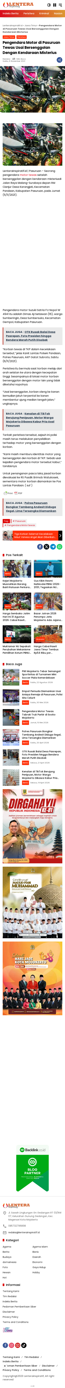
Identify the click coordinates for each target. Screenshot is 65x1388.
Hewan (6, 1272)
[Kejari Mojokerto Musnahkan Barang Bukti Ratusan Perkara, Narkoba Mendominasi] (17, 569)
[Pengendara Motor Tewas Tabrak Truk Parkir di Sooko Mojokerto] (11, 717)
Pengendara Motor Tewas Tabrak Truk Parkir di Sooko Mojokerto (39, 714)
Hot (5, 1277)
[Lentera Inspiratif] (18, 4)
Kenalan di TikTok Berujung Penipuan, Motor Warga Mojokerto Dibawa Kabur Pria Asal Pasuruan (39, 776)
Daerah (36, 1257)
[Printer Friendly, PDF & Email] (13, 493)
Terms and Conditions (15, 1322)
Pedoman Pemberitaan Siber (19, 1306)
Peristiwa (21, 37)
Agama (7, 1246)
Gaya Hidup (39, 1267)
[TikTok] (23, 1345)
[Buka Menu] (55, 5)
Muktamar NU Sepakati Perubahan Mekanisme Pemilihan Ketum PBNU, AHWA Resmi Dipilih (16, 650)
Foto (5, 1267)
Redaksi (6, 59)
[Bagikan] (59, 60)
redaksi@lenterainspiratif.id (24, 1232)
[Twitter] (46, 547)
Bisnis (39, 606)
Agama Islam (40, 1246)
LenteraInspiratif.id (12, 25)
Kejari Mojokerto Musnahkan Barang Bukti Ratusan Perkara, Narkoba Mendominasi (16, 584)
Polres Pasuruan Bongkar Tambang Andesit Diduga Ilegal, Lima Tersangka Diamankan (41, 734)
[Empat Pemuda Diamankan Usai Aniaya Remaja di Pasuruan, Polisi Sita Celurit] (11, 697)
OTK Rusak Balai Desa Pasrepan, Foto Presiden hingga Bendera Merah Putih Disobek (41, 755)
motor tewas (28, 175)
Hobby (36, 1272)
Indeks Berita (10, 1301)
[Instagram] (11, 1345)
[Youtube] (17, 1345)
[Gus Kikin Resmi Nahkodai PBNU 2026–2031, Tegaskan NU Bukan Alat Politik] (48, 569)
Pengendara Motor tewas (21, 525)
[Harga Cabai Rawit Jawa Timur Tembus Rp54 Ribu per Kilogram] (48, 634)
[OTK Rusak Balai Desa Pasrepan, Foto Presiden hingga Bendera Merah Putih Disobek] (11, 757)
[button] (49, 5)
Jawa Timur (30, 25)
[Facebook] (40, 547)
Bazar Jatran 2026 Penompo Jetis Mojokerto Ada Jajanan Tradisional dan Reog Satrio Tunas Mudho (48, 617)
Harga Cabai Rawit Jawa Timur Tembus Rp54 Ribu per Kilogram (46, 650)
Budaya (7, 1257)
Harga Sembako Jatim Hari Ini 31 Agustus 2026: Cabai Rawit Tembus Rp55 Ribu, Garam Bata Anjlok (16, 617)
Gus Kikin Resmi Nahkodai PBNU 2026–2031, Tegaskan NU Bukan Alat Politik (47, 584)
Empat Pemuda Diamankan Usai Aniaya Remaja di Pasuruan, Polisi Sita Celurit (42, 694)
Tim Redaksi (9, 1296)
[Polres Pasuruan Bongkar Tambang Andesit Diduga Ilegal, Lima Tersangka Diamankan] (11, 737)
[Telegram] (53, 547)
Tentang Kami (11, 1291)
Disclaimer (9, 1311)
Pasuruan (20, 521)
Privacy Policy (10, 1317)
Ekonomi (40, 639)
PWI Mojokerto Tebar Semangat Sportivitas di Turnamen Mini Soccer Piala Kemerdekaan (41, 674)
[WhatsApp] (59, 547)
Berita (7, 573)
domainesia (9, 1262)
